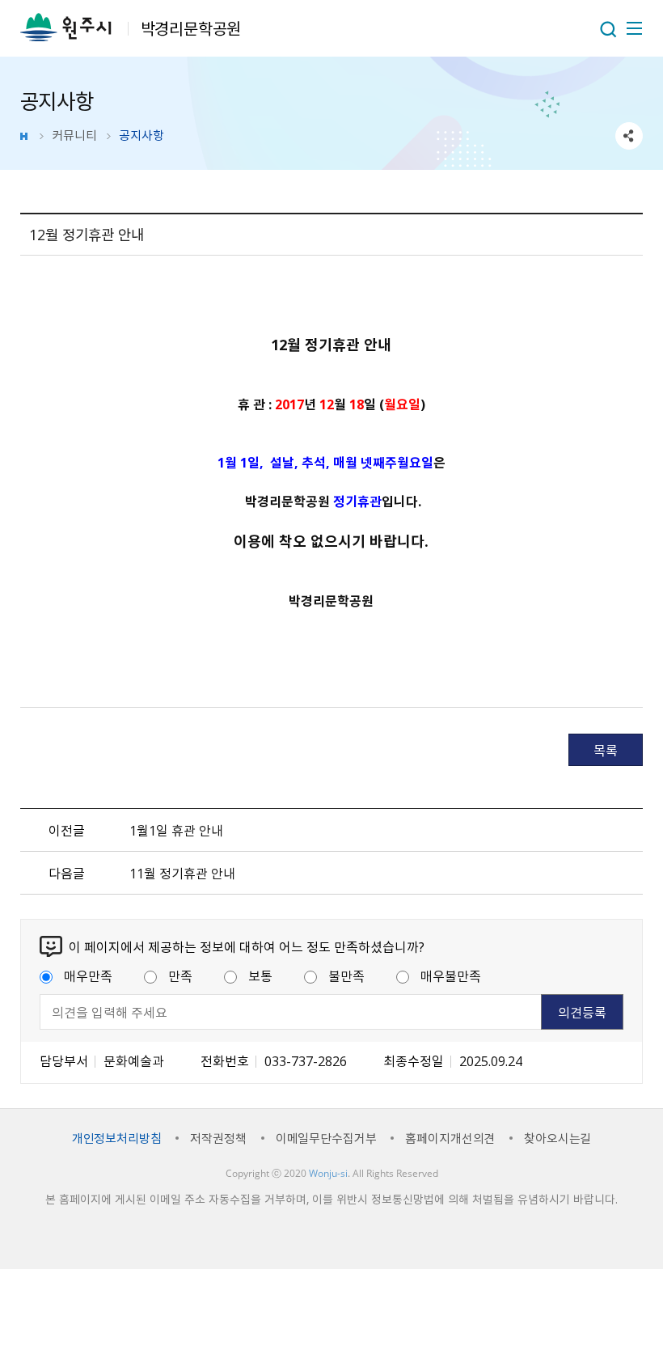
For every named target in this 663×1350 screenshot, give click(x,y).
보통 (260, 975)
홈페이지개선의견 (450, 1138)
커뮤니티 (74, 135)
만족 (180, 975)
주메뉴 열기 (633, 28)
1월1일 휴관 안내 (176, 830)
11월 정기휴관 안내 (182, 872)
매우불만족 (450, 975)
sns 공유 (629, 136)
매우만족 (88, 975)
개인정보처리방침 (117, 1138)
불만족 (346, 975)
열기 (608, 29)
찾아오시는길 (557, 1138)
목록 (605, 750)
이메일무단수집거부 (326, 1138)
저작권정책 (218, 1138)
